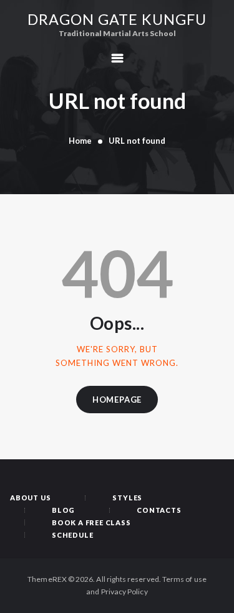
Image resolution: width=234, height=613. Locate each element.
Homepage (117, 400)
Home (80, 141)
